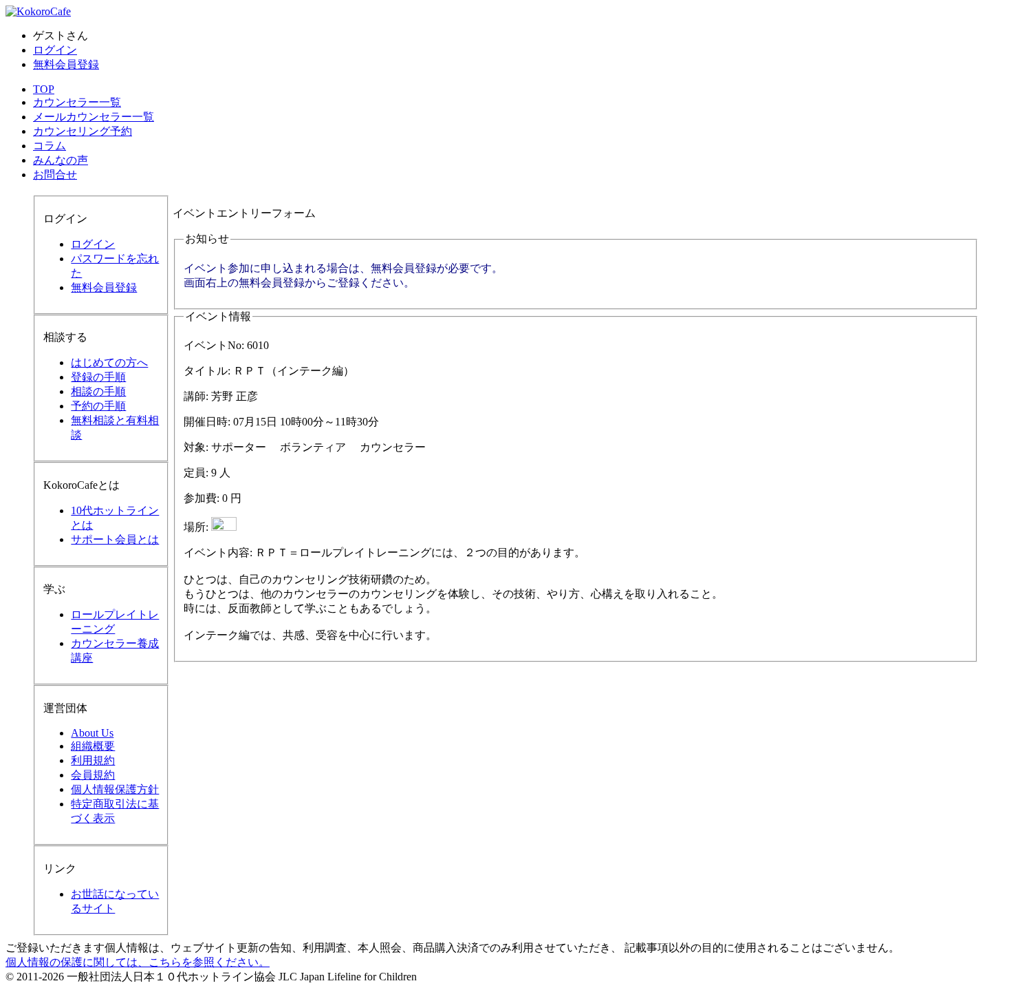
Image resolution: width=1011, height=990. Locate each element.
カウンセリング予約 (82, 131)
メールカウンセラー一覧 (93, 117)
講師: (196, 396)
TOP (43, 89)
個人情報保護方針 (115, 789)
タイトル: (207, 371)
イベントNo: (214, 345)
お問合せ (55, 174)
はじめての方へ (109, 362)
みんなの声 (60, 160)
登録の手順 (98, 377)
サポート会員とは (115, 539)
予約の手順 (98, 406)
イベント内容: (218, 552)
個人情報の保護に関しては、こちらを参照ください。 (138, 962)
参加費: (201, 498)
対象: (196, 447)
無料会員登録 (66, 64)
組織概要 (93, 746)
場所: (196, 527)
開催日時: (207, 422)
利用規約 (93, 760)
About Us (92, 733)
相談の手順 (98, 391)
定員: (196, 472)
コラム (49, 145)
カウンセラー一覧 (77, 102)
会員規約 (93, 775)
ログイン (55, 50)
